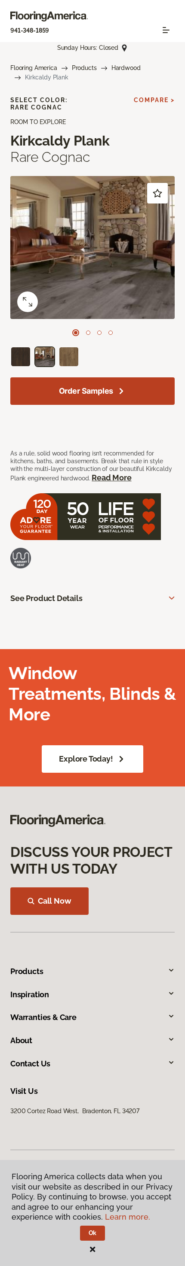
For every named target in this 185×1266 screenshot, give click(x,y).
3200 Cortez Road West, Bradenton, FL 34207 (74, 1111)
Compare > (154, 100)
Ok (93, 1233)
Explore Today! (86, 758)
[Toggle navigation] (166, 30)
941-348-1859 (29, 30)
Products (84, 67)
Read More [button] (111, 477)
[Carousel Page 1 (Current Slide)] (75, 332)
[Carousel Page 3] (99, 333)
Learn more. (127, 1216)
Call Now (54, 900)
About (21, 1040)
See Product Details (46, 598)
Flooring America (33, 67)
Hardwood (126, 67)
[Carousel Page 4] (110, 333)
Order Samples (86, 390)
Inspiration (29, 994)
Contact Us (30, 1063)
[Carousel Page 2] (88, 333)
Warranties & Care (43, 1017)
